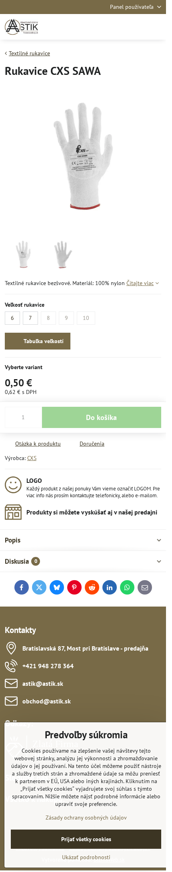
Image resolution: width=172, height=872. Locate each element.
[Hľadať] (118, 27)
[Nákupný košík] (137, 27)
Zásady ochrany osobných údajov (86, 817)
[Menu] (156, 27)
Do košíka (101, 417)
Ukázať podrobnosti (86, 857)
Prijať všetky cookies (86, 839)
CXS (31, 458)
